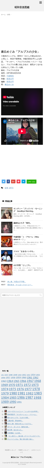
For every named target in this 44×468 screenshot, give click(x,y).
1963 (4, 381)
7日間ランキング (23, 450)
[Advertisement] (22, 32)
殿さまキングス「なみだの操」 (18, 418)
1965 (16, 381)
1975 (12, 389)
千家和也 (10, 76)
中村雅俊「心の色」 (14, 433)
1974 (4, 389)
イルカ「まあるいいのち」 (24, 251)
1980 (13, 393)
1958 (13, 377)
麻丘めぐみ (9, 84)
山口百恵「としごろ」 (23, 265)
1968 (37, 381)
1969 (4, 385)
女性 (6, 188)
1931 (2, 375)
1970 (11, 385)
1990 (12, 402)
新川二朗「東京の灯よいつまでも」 (20, 424)
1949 (15, 375)
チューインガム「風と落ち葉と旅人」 (20, 439)
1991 (19, 402)
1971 (19, 385)
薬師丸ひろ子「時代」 (23, 223)
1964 (10, 381)
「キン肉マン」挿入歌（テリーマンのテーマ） (24, 436)
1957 (8, 377)
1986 (21, 397)
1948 (11, 375)
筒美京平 (10, 79)
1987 (29, 397)
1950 (19, 375)
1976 (20, 389)
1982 (30, 393)
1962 (35, 377)
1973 (11, 188)
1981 (21, 393)
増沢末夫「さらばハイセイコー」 (20, 285)
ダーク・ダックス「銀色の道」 (18, 427)
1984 (5, 397)
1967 (30, 381)
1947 (6, 375)
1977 (28, 389)
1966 (23, 381)
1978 (36, 389)
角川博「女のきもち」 (15, 430)
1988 (37, 397)
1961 (29, 377)
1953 (28, 375)
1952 (24, 375)
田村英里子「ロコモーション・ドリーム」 (22, 414)
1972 (27, 385)
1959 (18, 377)
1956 (3, 377)
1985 (13, 397)
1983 (38, 393)
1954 (33, 375)
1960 (23, 377)
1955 (38, 375)
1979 (5, 393)
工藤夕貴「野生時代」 (15, 421)
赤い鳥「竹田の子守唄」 (16, 282)
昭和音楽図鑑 (22, 7)
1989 (5, 402)
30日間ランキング (10, 450)
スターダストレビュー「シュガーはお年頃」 (23, 411)
